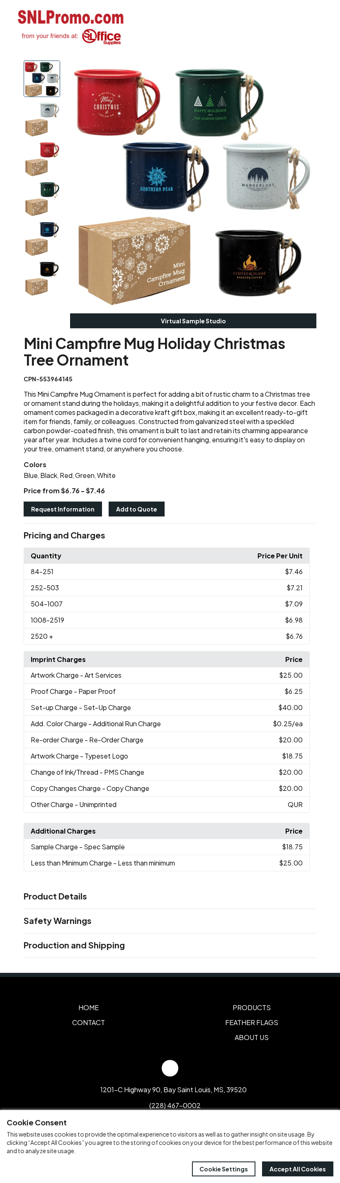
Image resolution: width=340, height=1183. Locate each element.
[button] (170, 536)
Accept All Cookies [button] (298, 1169)
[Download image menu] (305, 71)
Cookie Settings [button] (223, 1169)
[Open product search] (297, 27)
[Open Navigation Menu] (315, 27)
